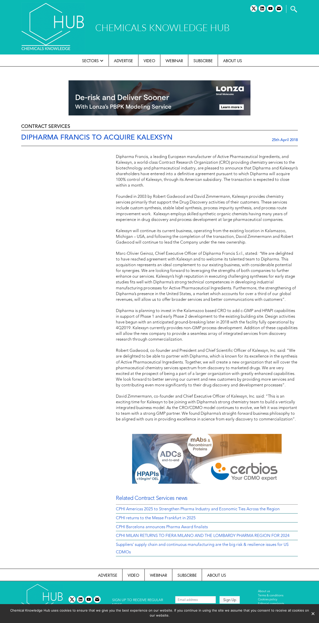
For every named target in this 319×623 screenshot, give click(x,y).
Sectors (90, 60)
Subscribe (203, 60)
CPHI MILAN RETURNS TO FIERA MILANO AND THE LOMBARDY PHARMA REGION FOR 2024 (203, 536)
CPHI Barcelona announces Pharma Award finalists (162, 527)
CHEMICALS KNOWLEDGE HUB (162, 27)
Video (149, 60)
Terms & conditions (270, 595)
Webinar (174, 60)
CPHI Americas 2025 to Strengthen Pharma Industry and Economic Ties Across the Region (198, 509)
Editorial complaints (271, 603)
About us (232, 60)
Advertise (123, 60)
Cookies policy (267, 599)
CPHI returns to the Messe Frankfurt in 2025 (156, 518)
